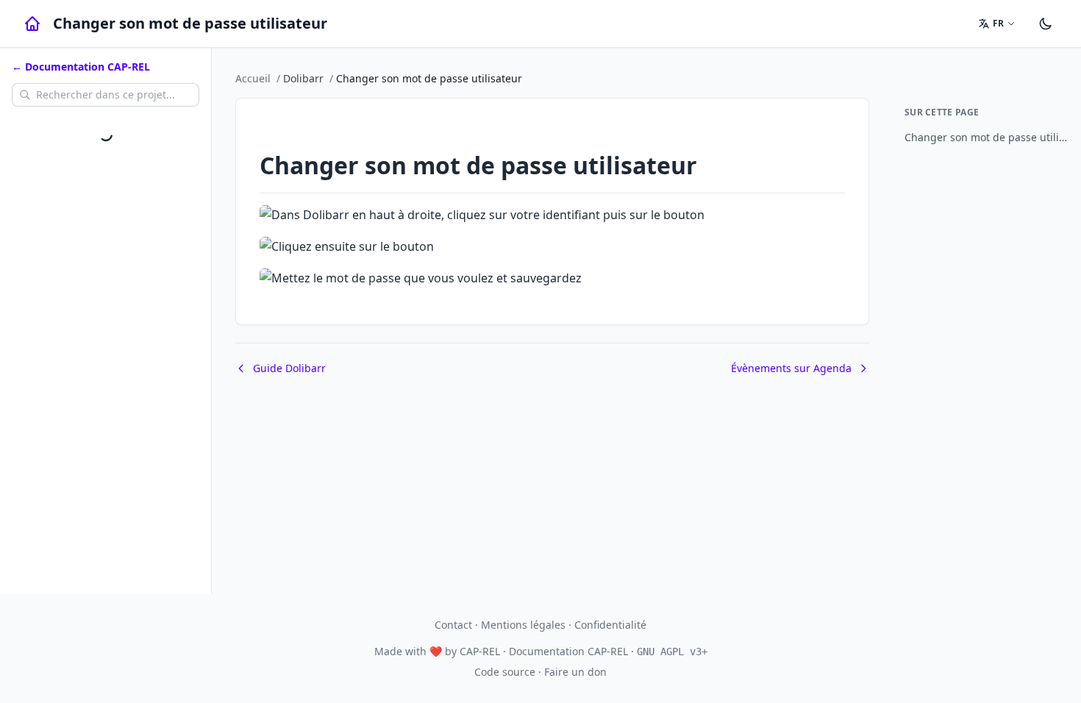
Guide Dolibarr (289, 368)
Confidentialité (610, 625)
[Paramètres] (1045, 23)
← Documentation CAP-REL (81, 67)
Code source (504, 672)
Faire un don (575, 672)
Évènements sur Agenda (791, 368)
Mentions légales (523, 625)
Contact (453, 625)
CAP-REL (480, 651)
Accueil (253, 78)
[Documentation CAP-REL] (32, 23)
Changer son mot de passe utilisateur (987, 137)
